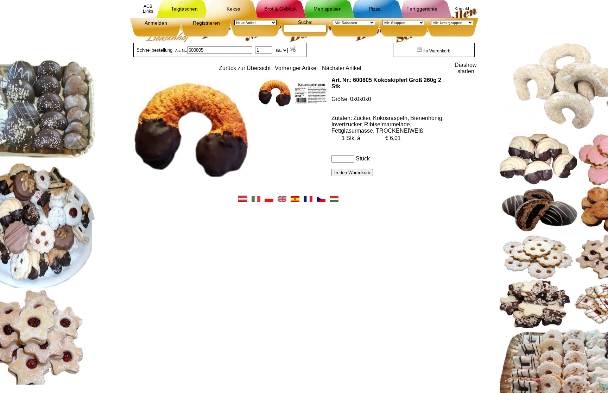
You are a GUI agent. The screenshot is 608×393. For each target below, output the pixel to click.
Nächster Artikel (341, 68)
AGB (148, 6)
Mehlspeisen (328, 9)
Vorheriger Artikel (296, 68)
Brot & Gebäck (280, 9)
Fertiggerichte (421, 9)
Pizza (375, 9)
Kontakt (462, 8)
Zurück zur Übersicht (245, 68)
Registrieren (206, 23)
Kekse (233, 9)
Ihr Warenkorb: (436, 51)
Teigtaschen (184, 9)
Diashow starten (466, 68)
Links (148, 11)
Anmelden (156, 23)
